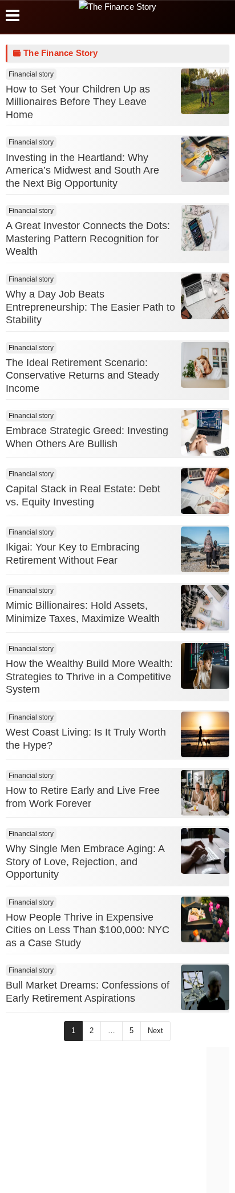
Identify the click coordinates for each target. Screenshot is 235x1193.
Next (155, 1030)
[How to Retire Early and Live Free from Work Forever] (205, 808)
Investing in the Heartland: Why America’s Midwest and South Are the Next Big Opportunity (82, 170)
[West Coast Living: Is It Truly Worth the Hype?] (205, 750)
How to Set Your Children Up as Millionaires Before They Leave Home (78, 101)
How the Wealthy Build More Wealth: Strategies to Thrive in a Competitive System (89, 676)
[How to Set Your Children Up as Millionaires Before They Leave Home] (205, 107)
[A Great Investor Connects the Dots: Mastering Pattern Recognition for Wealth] (205, 243)
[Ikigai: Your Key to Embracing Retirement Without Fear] (205, 565)
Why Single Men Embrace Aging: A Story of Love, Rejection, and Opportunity (85, 861)
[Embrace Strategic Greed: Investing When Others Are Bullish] (205, 448)
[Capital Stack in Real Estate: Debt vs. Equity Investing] (205, 507)
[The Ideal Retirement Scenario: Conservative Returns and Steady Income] (205, 380)
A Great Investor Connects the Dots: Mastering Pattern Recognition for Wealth (88, 238)
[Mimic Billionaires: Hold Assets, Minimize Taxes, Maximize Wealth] (205, 623)
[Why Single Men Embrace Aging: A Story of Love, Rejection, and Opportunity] (205, 866)
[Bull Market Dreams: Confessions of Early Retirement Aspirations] (205, 1003)
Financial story (31, 74)
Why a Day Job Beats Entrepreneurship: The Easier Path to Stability (90, 307)
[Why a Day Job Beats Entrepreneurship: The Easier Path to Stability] (205, 312)
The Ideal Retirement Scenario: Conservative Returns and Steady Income (82, 375)
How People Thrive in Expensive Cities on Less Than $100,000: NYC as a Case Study (87, 930)
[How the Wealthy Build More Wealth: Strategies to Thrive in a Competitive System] (205, 681)
